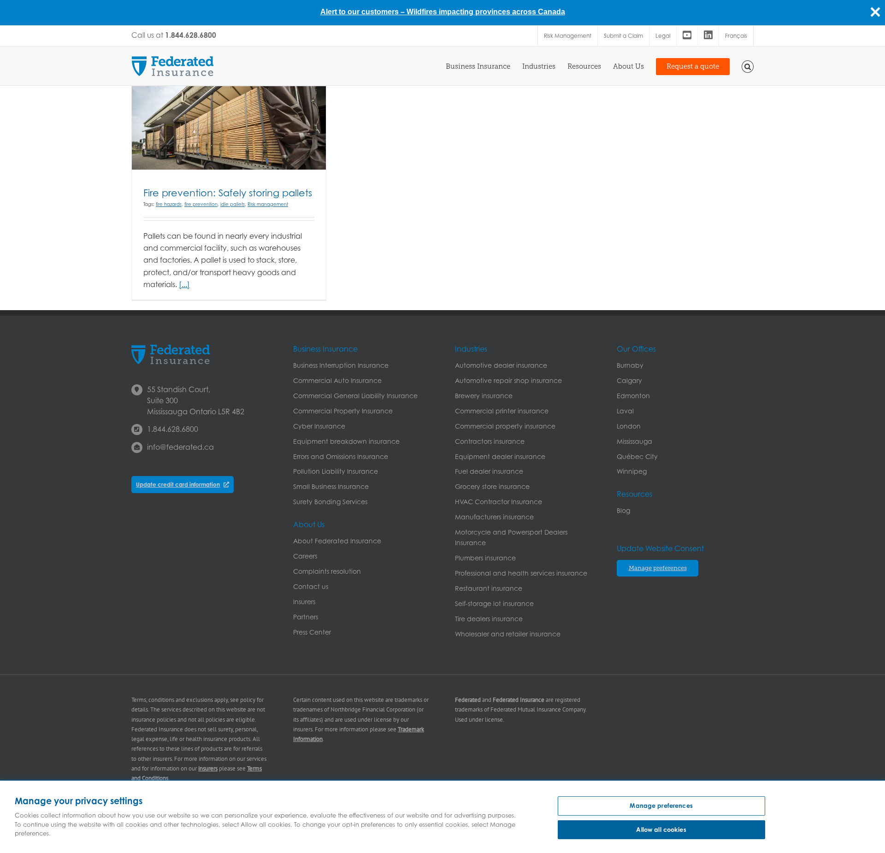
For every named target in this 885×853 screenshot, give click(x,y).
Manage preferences (661, 805)
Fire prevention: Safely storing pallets (227, 193)
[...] (184, 284)
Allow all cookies (661, 829)
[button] (748, 66)
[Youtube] (687, 36)
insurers (208, 768)
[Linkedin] (708, 36)
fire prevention (201, 204)
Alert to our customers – (363, 12)
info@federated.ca (180, 447)
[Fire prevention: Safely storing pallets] (229, 127)
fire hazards (169, 204)
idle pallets (232, 204)
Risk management (268, 204)
